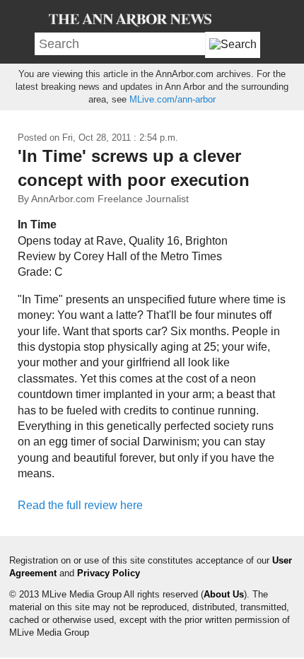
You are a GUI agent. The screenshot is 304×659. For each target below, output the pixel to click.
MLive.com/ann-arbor (172, 99)
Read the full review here (80, 505)
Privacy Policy (108, 573)
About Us (224, 594)
